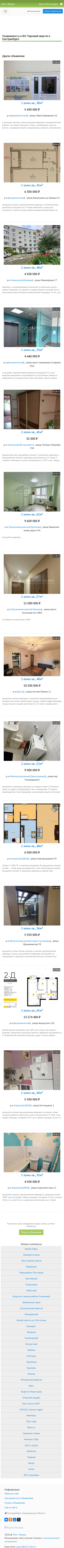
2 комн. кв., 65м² (32, 1010)
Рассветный (31, 1343)
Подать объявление (53, 11)
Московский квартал (31, 1379)
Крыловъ (31, 1367)
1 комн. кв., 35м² (32, 1175)
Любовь (31, 1349)
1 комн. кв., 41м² (32, 185)
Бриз (31, 1385)
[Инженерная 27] (32, 245)
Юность (31, 1427)
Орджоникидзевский (19, 526)
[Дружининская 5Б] (32, 905)
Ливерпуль (31, 1266)
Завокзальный (38, 776)
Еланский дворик (31, 1397)
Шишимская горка (31, 1302)
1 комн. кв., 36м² (32, 928)
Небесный (31, 1290)
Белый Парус (31, 1248)
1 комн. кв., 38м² (32, 103)
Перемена (31, 1361)
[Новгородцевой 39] (32, 823)
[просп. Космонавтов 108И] (32, 574)
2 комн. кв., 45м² (32, 432)
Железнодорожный (20, 776)
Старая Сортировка (40, 940)
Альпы (31, 1463)
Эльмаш (38, 609)
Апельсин (31, 1451)
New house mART (31, 1403)
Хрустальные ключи (31, 1260)
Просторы (31, 1421)
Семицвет (31, 1326)
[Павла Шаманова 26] (32, 80)
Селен (31, 1468)
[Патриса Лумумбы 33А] (32, 409)
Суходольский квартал (31, 1308)
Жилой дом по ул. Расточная (31, 1320)
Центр (20, 691)
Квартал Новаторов (31, 1391)
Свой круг (31, 1355)
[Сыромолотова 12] (32, 1152)
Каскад (31, 1373)
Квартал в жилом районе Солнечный (31, 1296)
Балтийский (31, 1278)
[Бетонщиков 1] (32, 1070)
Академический (19, 115)
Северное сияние (31, 1433)
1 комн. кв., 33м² (32, 350)
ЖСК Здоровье (31, 1474)
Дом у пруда (31, 1445)
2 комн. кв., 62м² (32, 514)
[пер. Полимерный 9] (32, 741)
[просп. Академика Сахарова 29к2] (32, 327)
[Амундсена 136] (32, 988)
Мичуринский (31, 1314)
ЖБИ (25, 858)
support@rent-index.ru (26, 1546)
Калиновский (31, 1337)
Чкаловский (17, 280)
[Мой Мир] (14, 1519)
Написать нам (11, 1493)
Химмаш (28, 280)
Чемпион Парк (31, 1439)
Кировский (16, 858)
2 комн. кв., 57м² (32, 597)
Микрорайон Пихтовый (31, 1272)
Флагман (31, 1332)
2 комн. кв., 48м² (32, 268)
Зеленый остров (31, 1254)
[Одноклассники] (10, 1519)
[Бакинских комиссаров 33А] (32, 492)
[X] (19, 1519)
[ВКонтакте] (6, 1519)
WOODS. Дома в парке (31, 1409)
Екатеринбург (35, 11)
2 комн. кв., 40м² (32, 1093)
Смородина (31, 1284)
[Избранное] (61, 4)
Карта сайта (10, 1507)
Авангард (31, 1415)
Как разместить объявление (18, 1498)
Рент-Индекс (19, 1534)
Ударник (31, 1457)
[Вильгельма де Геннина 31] (32, 162)
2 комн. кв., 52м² (32, 764)
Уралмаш (35, 526)
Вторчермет (27, 444)
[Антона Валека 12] (32, 656)
